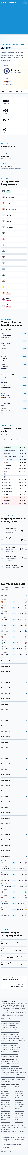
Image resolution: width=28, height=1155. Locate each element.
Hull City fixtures (5, 1072)
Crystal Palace (10, 474)
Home (3, 39)
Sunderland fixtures (20, 1079)
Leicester (6, 395)
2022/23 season (19, 1089)
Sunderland (6, 337)
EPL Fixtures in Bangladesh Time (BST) (10, 1021)
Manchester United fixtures (8, 1077)
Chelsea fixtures (15, 1066)
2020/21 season (19, 1091)
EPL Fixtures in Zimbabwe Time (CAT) (10, 1056)
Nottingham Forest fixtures (8, 1079)
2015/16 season (5, 1097)
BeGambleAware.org (19, 1143)
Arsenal (8, 453)
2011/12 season (5, 1102)
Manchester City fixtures (17, 1074)
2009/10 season (5, 1104)
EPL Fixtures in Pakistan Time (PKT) (10, 1045)
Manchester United (8, 397)
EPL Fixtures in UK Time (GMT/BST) (10, 1052)
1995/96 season (5, 1119)
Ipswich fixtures (14, 1072)
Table (21, 91)
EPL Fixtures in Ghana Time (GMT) (9, 1027)
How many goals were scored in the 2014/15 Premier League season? (14, 964)
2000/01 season (19, 1113)
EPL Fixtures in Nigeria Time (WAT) (9, 1043)
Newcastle (9, 488)
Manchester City (8, 343)
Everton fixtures (5, 1070)
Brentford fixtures (17, 1063)
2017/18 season (5, 1095)
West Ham (9, 480)
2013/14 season (5, 1100)
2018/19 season (19, 1093)
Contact (24, 1127)
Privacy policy (16, 1127)
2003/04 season (5, 1111)
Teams (10, 91)
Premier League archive (14, 39)
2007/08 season (5, 1106)
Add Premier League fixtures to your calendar (12, 1131)
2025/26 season (5, 1086)
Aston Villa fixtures (15, 1061)
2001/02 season (5, 1113)
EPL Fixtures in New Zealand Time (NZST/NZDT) (13, 1041)
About (21, 1125)
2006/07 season (19, 1106)
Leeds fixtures (23, 1072)
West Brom (9, 482)
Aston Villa (6, 353)
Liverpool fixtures (5, 1074)
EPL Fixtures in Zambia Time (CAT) (9, 1054)
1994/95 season (19, 1119)
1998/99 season (19, 1115)
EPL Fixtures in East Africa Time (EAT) (10, 1023)
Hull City (21, 625)
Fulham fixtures (14, 1070)
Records (16, 91)
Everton (5, 380)
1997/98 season (5, 1117)
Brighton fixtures (5, 1066)
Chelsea (5, 368)
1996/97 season (19, 1117)
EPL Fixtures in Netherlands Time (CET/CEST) (12, 1038)
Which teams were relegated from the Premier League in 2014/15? (14, 950)
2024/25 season (19, 1086)
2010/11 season (19, 1102)
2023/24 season (5, 1089)
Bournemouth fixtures (6, 1063)
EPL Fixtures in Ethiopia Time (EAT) (9, 1025)
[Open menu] (25, 2)
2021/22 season (5, 1091)
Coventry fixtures (5, 1068)
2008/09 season (19, 1104)
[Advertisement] (14, 20)
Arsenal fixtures (5, 1061)
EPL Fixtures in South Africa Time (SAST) (11, 1047)
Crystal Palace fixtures (16, 1068)
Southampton (7, 335)
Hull (7, 497)
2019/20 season (5, 1093)
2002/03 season (19, 1111)
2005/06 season (5, 1108)
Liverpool (5, 361)
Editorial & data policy (6, 1127)
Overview (3, 91)
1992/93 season (19, 1122)
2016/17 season (19, 1095)
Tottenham (6, 403)
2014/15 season (19, 1097)
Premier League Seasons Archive (10, 1084)
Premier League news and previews (10, 1125)
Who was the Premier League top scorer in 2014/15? (14, 957)
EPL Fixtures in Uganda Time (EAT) (9, 1049)
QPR (4, 345)
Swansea (5, 366)
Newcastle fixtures (20, 1077)
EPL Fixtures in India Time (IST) (8, 1030)
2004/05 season (19, 1108)
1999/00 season (5, 1115)
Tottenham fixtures (6, 1081)
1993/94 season (5, 1122)
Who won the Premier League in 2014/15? (14, 943)
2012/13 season (19, 1100)
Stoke (5, 358)
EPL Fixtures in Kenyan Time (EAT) (9, 1034)
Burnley (8, 500)
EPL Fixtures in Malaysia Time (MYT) (10, 1036)
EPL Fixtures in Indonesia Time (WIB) (10, 1032)
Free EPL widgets (5, 1129)
